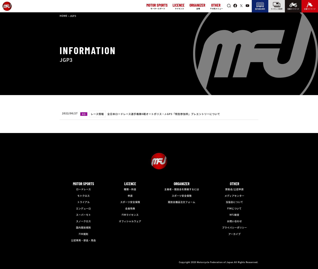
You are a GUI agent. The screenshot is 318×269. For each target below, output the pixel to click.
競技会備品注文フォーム (181, 202)
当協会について (234, 202)
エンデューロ (83, 208)
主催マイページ (310, 9)
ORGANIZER (181, 183)
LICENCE (130, 183)
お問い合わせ (234, 221)
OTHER (234, 183)
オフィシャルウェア (130, 221)
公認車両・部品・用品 (83, 240)
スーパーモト (83, 214)
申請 (130, 195)
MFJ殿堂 (234, 214)
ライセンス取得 (276, 9)
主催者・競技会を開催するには (181, 189)
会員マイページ (293, 9)
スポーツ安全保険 (130, 202)
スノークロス (83, 221)
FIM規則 (83, 234)
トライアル (83, 202)
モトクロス (83, 195)
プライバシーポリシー (234, 227)
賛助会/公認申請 (234, 189)
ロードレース (83, 189)
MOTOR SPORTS (83, 183)
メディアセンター (234, 195)
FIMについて (234, 208)
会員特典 (130, 208)
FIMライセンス (130, 214)
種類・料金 (130, 189)
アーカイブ (234, 234)
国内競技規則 (260, 9)
